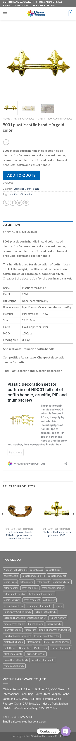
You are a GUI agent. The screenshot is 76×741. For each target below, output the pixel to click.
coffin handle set (30, 587)
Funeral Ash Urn (58, 617)
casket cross (36, 569)
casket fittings (53, 569)
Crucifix (58, 605)
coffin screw (49, 599)
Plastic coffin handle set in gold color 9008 (56, 534)
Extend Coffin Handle (46, 611)
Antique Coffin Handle (15, 569)
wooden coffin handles (43, 660)
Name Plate (25, 647)
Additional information (20, 232)
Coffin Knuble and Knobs (41, 593)
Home (6, 118)
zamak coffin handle (14, 665)
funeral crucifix (35, 623)
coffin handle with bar (15, 593)
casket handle (11, 575)
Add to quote (21, 175)
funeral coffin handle (14, 623)
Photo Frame (40, 647)
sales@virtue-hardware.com (28, 721)
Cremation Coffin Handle (55, 118)
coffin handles (11, 587)
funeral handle (54, 623)
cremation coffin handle (20, 194)
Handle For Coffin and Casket (54, 629)
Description (11, 224)
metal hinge (10, 647)
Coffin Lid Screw (12, 599)
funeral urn (30, 629)
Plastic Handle (24, 118)
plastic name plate (13, 653)
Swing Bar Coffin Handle (16, 660)
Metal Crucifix (34, 641)
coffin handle (43, 581)
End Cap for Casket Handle (18, 611)
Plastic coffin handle (61, 647)
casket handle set (57, 575)
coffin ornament (32, 599)
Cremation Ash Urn (14, 605)
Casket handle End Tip (33, 575)
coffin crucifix (26, 581)
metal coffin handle (13, 641)
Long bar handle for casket (17, 635)
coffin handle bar (61, 581)
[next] (67, 63)
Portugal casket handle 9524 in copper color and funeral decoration (19, 535)
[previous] (9, 63)
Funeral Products (12, 629)
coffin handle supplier (53, 587)
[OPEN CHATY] (66, 731)
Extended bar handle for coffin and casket (25, 617)
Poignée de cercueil (36, 653)
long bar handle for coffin (46, 635)
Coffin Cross (10, 581)
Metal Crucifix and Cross (56, 641)
